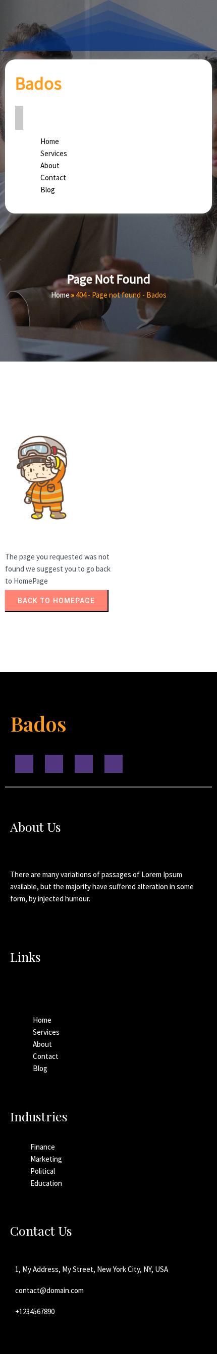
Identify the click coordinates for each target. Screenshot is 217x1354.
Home (60, 295)
